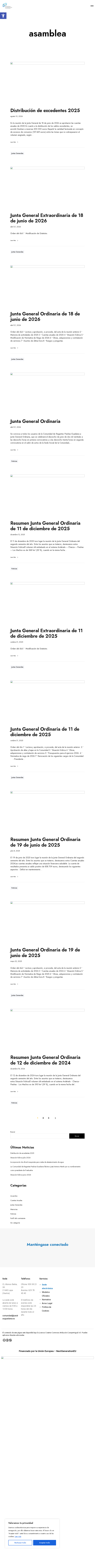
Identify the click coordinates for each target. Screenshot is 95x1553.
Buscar (12, 1132)
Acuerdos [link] (13, 1196)
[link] (3, 15)
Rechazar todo (20, 1542)
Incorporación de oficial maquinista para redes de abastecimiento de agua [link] (37, 1162)
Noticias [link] (14, 461)
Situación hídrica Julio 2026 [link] (20, 1157)
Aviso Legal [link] (47, 1303)
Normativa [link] (46, 1299)
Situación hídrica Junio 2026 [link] (20, 1175)
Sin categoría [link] (15, 1223)
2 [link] (43, 1118)
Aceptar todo (44, 1542)
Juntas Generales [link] (17, 153)
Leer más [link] (18, 1536)
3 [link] (48, 1118)
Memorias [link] (13, 1209)
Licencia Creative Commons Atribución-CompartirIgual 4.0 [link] (60, 1332)
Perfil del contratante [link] (17, 1218)
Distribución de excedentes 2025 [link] (22, 1153)
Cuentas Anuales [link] (16, 1200)
